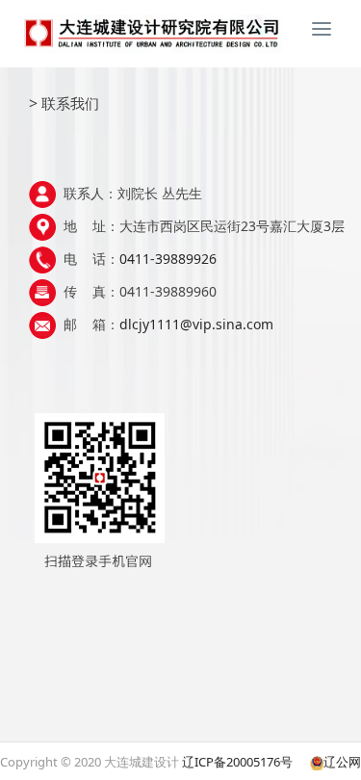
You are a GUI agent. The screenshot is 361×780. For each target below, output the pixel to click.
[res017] (180, 33)
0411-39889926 (168, 258)
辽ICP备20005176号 (237, 761)
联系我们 (70, 103)
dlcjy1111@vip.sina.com (196, 324)
